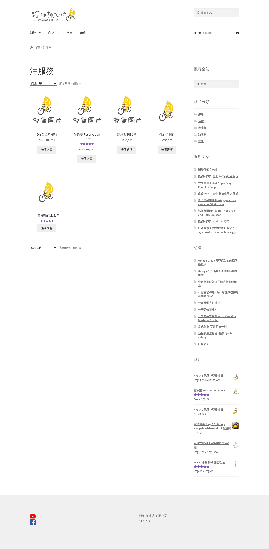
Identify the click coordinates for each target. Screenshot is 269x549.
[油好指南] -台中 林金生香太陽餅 (218, 193)
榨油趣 (202, 128)
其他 (201, 141)
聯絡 (83, 33)
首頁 (37, 47)
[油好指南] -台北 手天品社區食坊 (218, 176)
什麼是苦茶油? (207, 309)
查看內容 (46, 149)
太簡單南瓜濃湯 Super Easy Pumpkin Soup (214, 185)
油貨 (201, 121)
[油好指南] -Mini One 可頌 (213, 221)
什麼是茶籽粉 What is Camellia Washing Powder (217, 318)
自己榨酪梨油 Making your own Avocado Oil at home (217, 202)
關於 (33, 33)
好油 (201, 114)
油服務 (202, 134)
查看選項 (126, 149)
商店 (51, 33)
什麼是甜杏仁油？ (209, 303)
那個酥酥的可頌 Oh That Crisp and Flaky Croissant (216, 213)
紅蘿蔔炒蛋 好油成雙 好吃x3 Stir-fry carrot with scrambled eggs (218, 230)
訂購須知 (203, 344)
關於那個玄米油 (207, 169)
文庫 (69, 33)
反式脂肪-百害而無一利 (212, 326)
